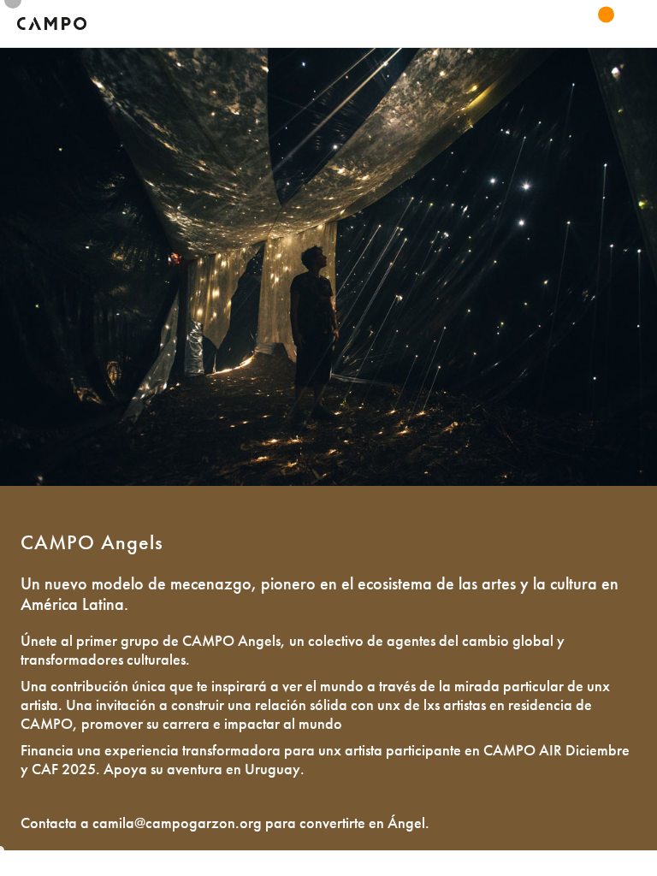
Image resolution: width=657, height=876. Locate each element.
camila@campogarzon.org (177, 822)
